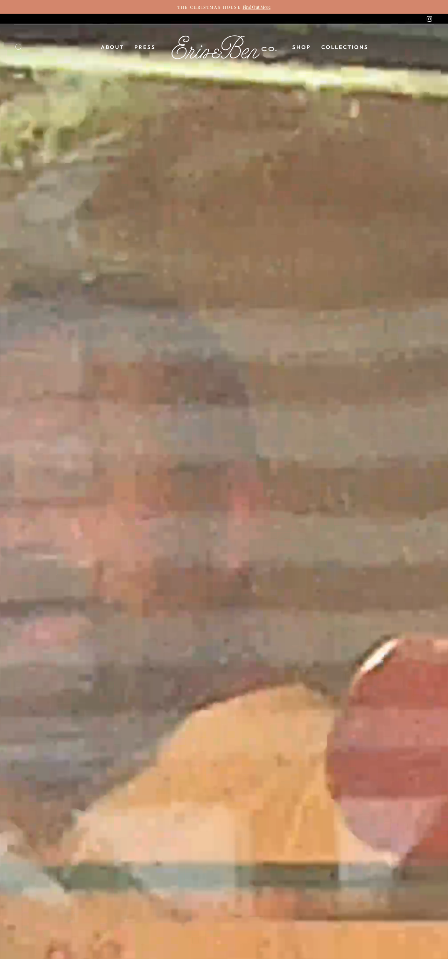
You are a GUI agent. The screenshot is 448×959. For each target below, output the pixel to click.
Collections (345, 47)
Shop (301, 47)
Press (145, 47)
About (112, 47)
